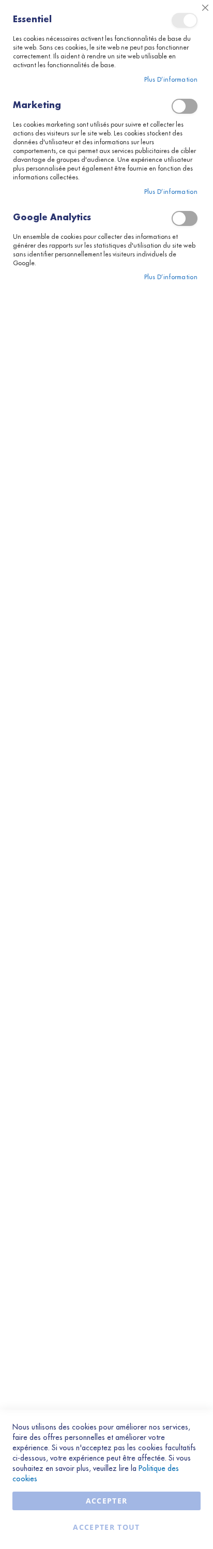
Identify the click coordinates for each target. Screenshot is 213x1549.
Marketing (184, 106)
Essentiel (184, 20)
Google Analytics (184, 218)
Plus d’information (170, 80)
